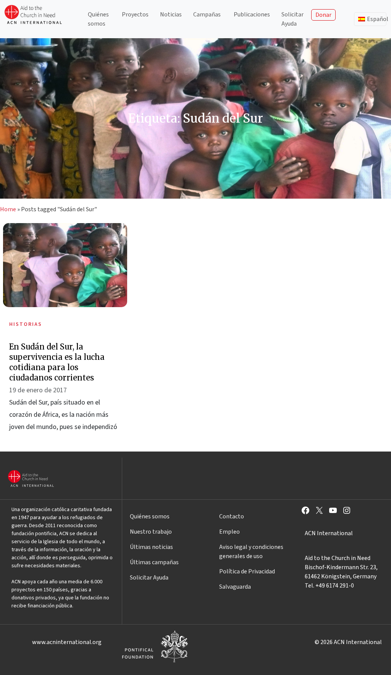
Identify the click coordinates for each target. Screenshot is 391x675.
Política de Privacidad (247, 571)
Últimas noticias (151, 547)
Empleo (229, 532)
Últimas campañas (154, 562)
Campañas (207, 14)
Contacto (231, 516)
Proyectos (135, 14)
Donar (323, 15)
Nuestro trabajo (151, 532)
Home (8, 209)
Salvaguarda (235, 587)
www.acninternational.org (67, 642)
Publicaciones (252, 14)
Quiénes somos (98, 19)
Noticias (171, 14)
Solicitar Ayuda (292, 19)
